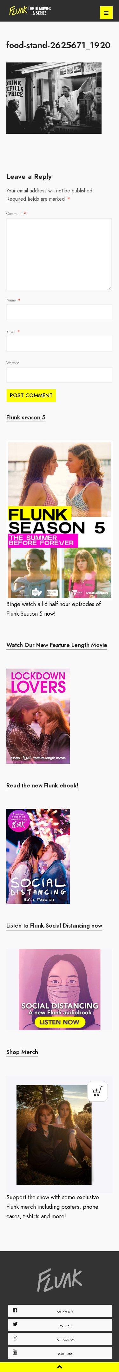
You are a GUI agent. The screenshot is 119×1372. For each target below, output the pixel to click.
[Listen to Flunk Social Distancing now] (59, 989)
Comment (16, 214)
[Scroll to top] (59, 1366)
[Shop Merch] (59, 1134)
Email (13, 331)
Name (13, 300)
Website (12, 363)
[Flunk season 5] (59, 520)
